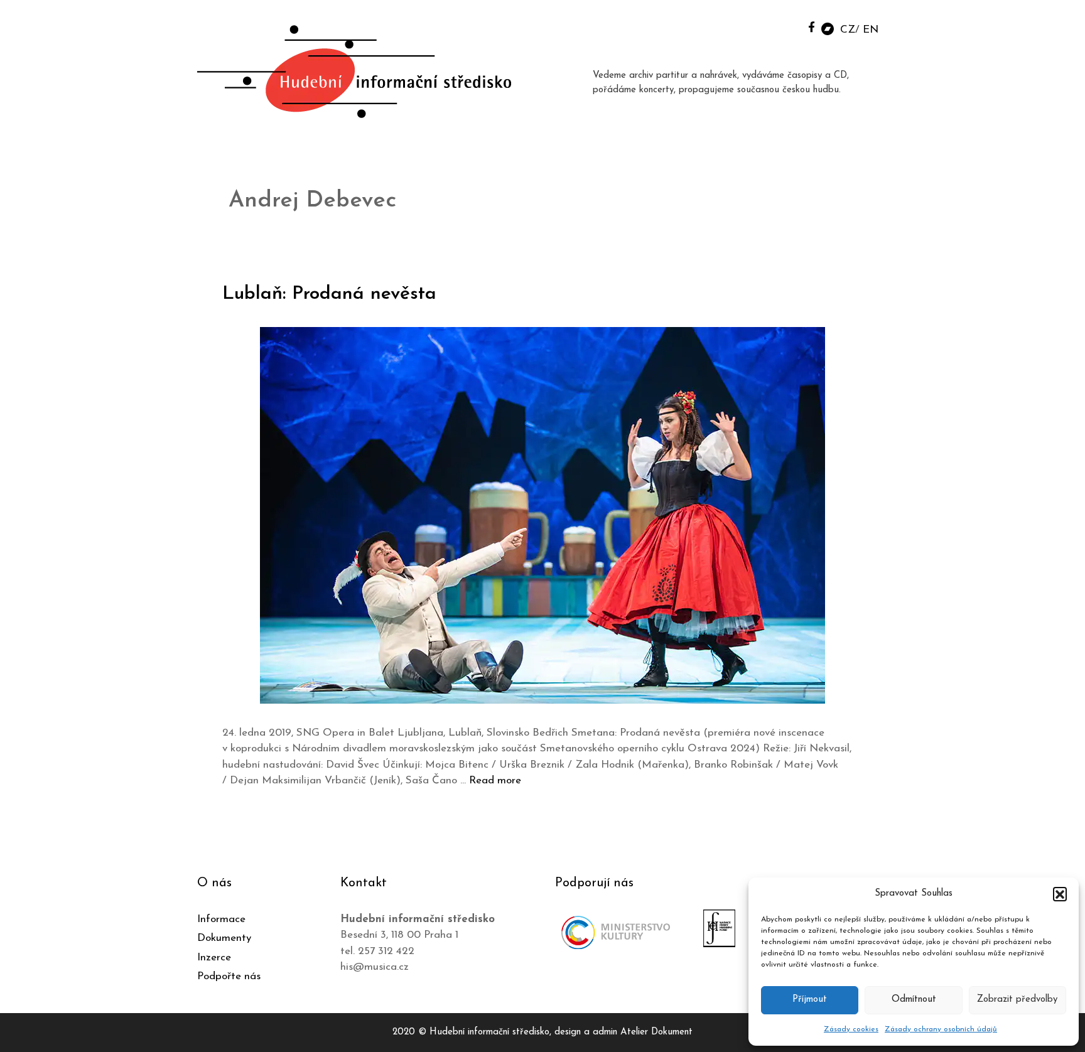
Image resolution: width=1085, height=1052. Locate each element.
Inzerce (214, 957)
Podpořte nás (229, 976)
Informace (221, 919)
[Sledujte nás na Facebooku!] (811, 26)
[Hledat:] (783, 26)
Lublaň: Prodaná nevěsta (329, 294)
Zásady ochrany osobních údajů (941, 1029)
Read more (495, 780)
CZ (847, 29)
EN (870, 29)
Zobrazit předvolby (1017, 999)
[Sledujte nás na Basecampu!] (827, 28)
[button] (1060, 894)
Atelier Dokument (656, 1032)
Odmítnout (914, 999)
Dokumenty (224, 938)
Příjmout (809, 999)
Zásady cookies (851, 1029)
